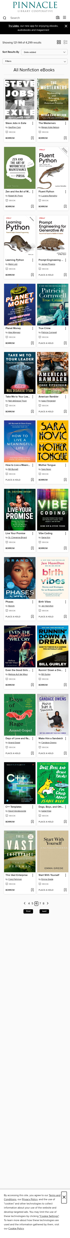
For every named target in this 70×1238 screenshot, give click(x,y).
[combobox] (28, 18)
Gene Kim (45, 537)
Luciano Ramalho (49, 195)
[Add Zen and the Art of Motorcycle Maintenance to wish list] (32, 207)
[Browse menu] (65, 17)
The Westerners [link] (47, 123)
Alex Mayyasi (14, 332)
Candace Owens (48, 742)
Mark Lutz (12, 264)
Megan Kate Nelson (50, 127)
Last (44, 911)
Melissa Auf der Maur (18, 674)
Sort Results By (10, 52)
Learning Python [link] (15, 260)
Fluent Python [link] (46, 191)
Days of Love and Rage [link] (18, 738)
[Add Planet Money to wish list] (32, 343)
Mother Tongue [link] (47, 465)
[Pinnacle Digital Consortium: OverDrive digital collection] (35, 7)
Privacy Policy (29, 1199)
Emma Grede (47, 879)
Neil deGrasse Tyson (17, 401)
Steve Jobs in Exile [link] (16, 123)
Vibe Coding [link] (45, 533)
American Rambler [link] (48, 396)
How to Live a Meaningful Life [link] (18, 465)
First (28, 911)
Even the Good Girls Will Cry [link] (18, 670)
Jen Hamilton (47, 606)
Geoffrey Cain (14, 127)
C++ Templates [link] (13, 807)
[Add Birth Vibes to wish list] (65, 617)
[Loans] (58, 18)
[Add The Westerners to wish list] (65, 138)
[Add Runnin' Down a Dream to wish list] (65, 685)
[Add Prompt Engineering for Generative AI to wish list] (65, 275)
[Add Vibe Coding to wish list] (65, 548)
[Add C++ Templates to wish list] (32, 822)
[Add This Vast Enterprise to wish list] (32, 890)
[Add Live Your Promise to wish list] (32, 548)
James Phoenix (48, 264)
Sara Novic (46, 469)
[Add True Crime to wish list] (65, 343)
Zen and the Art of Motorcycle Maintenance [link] (18, 191)
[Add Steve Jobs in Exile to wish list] (32, 138)
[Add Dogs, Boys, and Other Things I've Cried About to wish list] (65, 822)
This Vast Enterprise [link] (17, 875)
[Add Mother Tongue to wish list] (65, 480)
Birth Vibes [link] (45, 601)
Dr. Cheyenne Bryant (17, 537)
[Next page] (48, 904)
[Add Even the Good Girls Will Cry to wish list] (32, 685)
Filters (8, 61)
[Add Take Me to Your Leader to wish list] (32, 412)
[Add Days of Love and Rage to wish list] (32, 753)
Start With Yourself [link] (49, 875)
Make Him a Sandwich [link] (51, 738)
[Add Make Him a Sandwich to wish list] (65, 753)
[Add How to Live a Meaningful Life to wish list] (32, 480)
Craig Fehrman (15, 879)
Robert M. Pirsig (15, 195)
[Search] (4, 17)
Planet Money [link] (13, 328)
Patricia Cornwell (49, 332)
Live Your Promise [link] (15, 533)
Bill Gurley (45, 674)
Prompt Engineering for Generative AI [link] (51, 260)
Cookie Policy (16, 1228)
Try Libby (13, 26)
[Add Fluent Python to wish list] (65, 207)
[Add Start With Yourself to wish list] (65, 890)
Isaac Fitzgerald (48, 401)
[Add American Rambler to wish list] (65, 412)
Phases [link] (9, 601)
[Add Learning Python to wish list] (32, 275)
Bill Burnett (13, 469)
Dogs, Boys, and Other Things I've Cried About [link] (51, 807)
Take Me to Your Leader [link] (18, 396)
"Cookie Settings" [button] (49, 1216)
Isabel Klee (46, 811)
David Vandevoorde (17, 811)
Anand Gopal (14, 742)
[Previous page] (25, 904)
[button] (59, 43)
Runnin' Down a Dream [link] (51, 670)
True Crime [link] (44, 328)
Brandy (11, 606)
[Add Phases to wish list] (32, 617)
